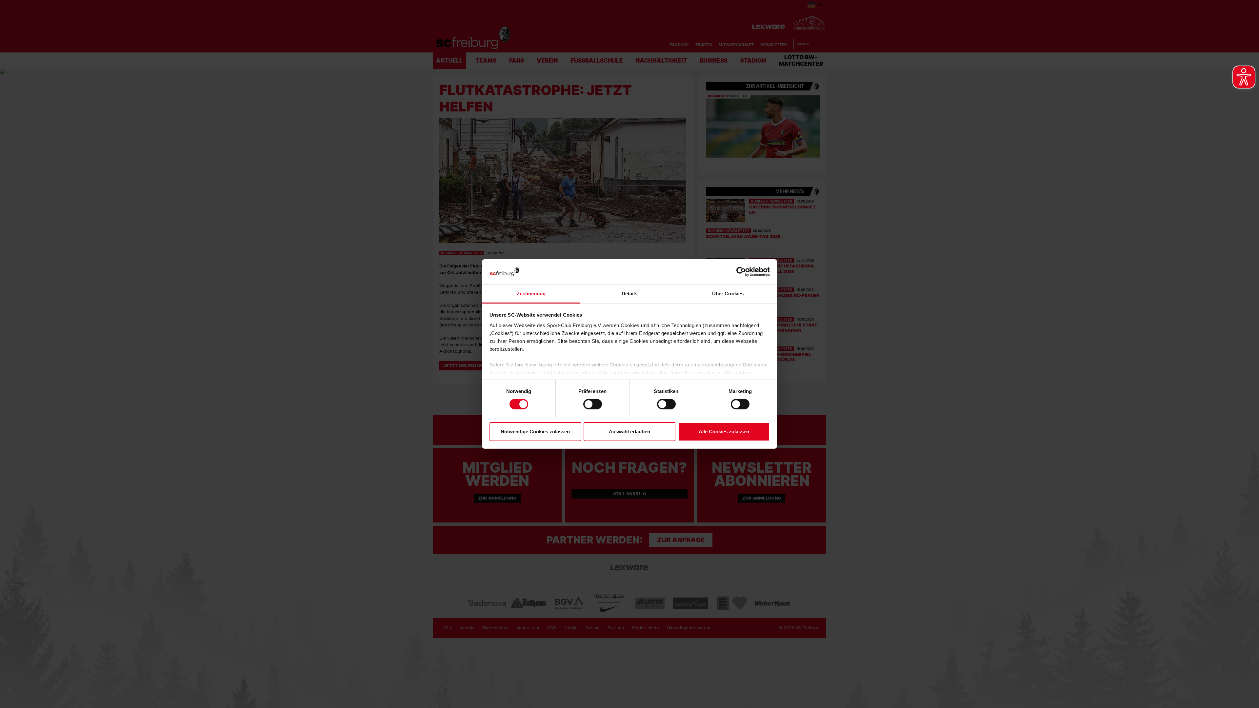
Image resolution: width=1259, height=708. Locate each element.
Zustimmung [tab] (531, 293)
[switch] (592, 404)
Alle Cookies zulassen (724, 431)
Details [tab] (630, 293)
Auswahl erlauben (629, 431)
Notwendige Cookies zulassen (535, 431)
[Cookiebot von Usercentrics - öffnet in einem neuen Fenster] (741, 272)
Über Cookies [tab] (728, 293)
